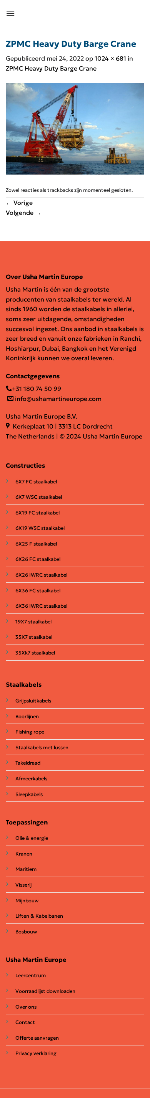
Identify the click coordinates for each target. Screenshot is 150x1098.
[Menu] (10, 13)
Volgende (23, 212)
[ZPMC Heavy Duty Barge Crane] (75, 128)
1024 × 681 (110, 58)
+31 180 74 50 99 (36, 388)
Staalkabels (24, 684)
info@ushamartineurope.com (57, 398)
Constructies (25, 465)
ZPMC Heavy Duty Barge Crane (51, 68)
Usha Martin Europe (36, 959)
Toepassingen (27, 822)
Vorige (19, 202)
